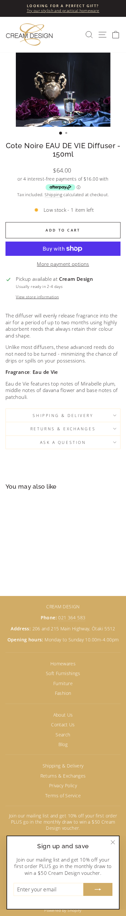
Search (63, 735)
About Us (63, 715)
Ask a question (63, 442)
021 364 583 (71, 617)
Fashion (63, 693)
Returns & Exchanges (63, 428)
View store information (37, 296)
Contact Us (63, 724)
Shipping (53, 194)
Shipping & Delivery (63, 415)
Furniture (63, 683)
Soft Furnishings (63, 673)
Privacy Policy (63, 785)
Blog (63, 744)
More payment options (63, 264)
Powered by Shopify (63, 910)
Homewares (63, 663)
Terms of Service (63, 795)
